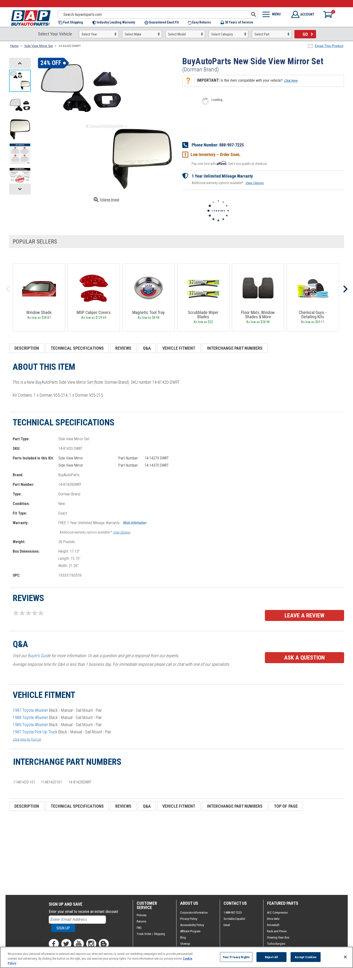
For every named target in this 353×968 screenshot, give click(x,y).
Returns (141, 921)
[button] (73, 23)
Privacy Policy (188, 919)
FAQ (139, 927)
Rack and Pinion (277, 931)
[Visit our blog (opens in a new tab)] (104, 944)
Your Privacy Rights (236, 957)
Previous (8, 289)
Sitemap (185, 943)
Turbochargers (276, 943)
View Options (254, 183)
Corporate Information (194, 912)
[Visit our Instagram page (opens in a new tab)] (91, 944)
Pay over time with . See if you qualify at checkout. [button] (230, 163)
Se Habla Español (234, 919)
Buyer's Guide (39, 655)
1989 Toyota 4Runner (30, 724)
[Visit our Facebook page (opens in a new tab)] (54, 944)
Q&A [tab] (147, 348)
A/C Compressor (277, 912)
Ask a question (304, 657)
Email (227, 925)
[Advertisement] (153, 853)
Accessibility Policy (192, 925)
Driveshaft (273, 925)
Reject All (271, 957)
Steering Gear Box (278, 937)
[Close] (345, 957)
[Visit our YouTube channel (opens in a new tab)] (79, 944)
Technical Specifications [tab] (77, 348)
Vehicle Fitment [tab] (178, 348)
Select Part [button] (262, 34)
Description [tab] (26, 348)
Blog (183, 937)
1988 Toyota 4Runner (30, 717)
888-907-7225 (231, 144)
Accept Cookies (306, 957)
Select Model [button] (177, 34)
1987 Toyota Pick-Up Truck (35, 731)
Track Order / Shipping (151, 934)
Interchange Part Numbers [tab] (234, 348)
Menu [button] (276, 14)
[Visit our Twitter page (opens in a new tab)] (66, 944)
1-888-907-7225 (233, 912)
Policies (141, 915)
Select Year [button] (89, 34)
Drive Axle (273, 919)
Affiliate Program (190, 931)
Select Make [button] (133, 34)
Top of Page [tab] (286, 806)
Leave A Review (304, 615)
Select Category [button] (222, 34)
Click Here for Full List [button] (27, 739)
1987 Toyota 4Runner (30, 710)
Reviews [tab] (123, 348)
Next (345, 289)
